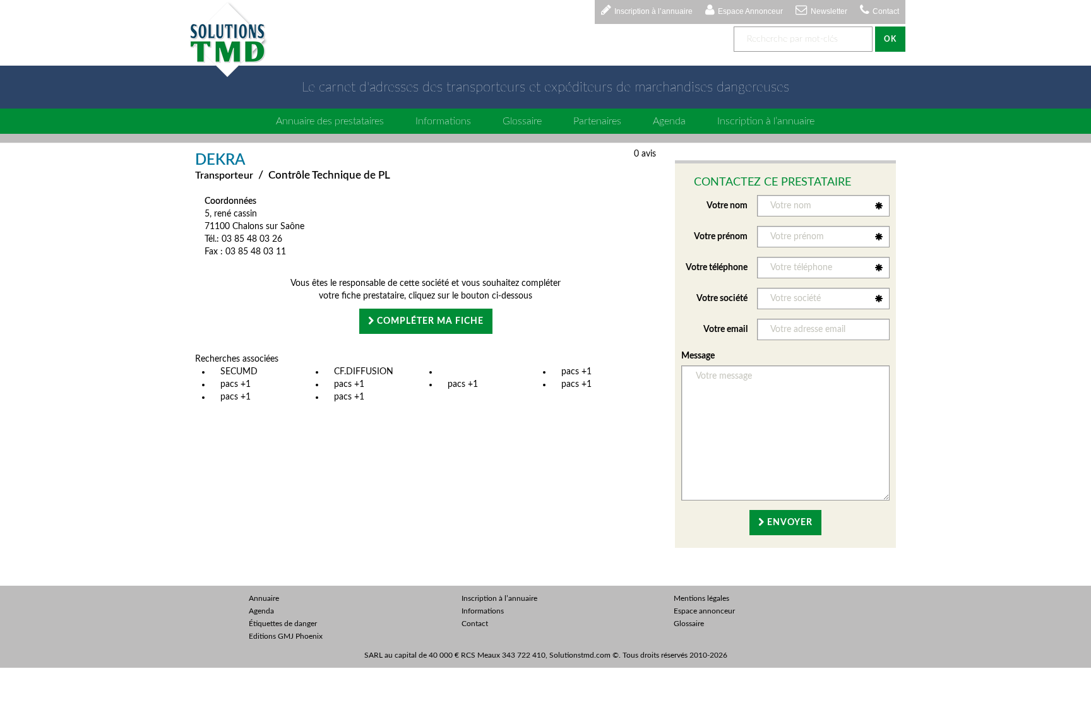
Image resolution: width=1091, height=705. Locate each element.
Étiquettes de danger (283, 623)
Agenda (669, 121)
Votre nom (727, 205)
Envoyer (789, 522)
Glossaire (522, 121)
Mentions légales (701, 598)
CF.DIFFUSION (363, 371)
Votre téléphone (717, 267)
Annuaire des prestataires (330, 121)
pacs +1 (576, 371)
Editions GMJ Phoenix (286, 636)
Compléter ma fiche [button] (429, 321)
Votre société (722, 298)
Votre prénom (721, 236)
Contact (886, 11)
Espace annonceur (704, 611)
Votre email (725, 329)
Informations (443, 121)
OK (890, 39)
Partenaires (597, 121)
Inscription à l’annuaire (653, 11)
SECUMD (239, 371)
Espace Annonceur (750, 11)
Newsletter (829, 11)
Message (698, 356)
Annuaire (264, 598)
